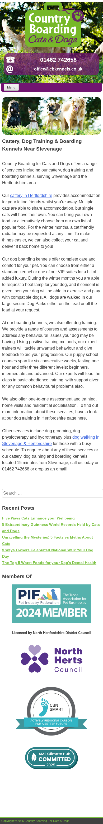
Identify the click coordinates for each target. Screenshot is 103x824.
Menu (11, 87)
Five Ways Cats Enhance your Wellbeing (38, 518)
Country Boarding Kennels (54, 24)
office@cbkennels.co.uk (58, 69)
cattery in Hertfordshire (31, 195)
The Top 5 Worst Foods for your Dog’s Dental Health (49, 563)
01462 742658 (58, 59)
